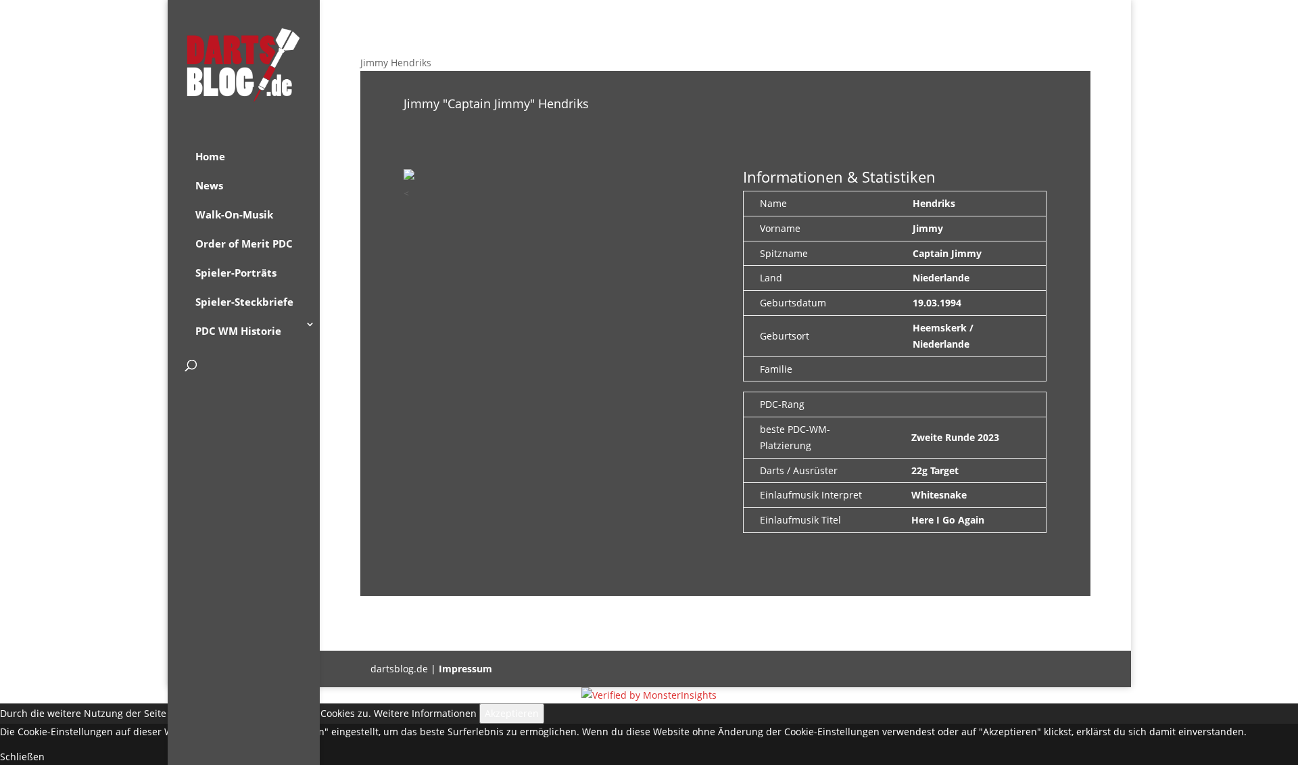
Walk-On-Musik (234, 214)
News (209, 185)
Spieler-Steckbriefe (244, 301)
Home (210, 156)
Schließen (22, 756)
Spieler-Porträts (236, 272)
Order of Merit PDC (244, 243)
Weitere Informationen (425, 713)
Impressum (465, 668)
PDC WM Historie (238, 331)
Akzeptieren (512, 713)
